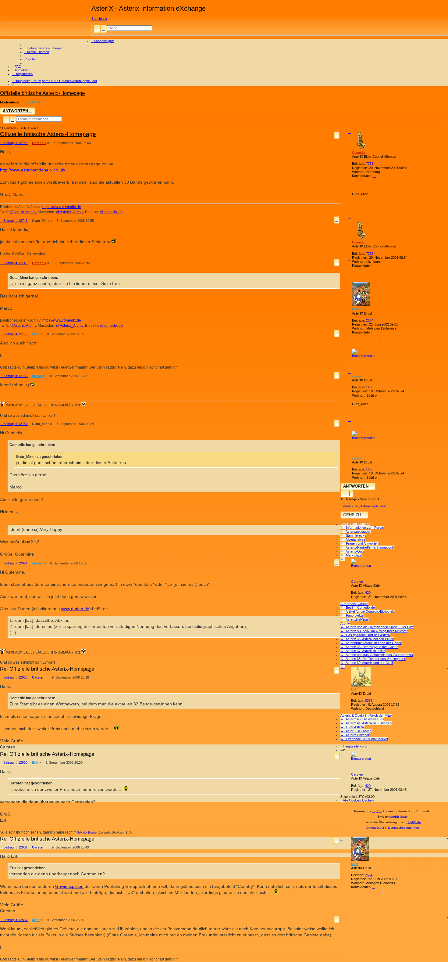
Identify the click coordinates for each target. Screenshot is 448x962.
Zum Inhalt (99, 18)
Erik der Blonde (87, 832)
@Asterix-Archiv (23, 212)
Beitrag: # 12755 (15, 376)
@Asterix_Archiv (69, 212)
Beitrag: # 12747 (15, 220)
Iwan (355, 309)
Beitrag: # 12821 (15, 563)
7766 (369, 163)
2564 (369, 320)
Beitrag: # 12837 (15, 920)
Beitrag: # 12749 (15, 263)
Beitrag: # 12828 (15, 677)
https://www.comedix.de (61, 207)
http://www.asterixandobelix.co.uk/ (32, 170)
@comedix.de (111, 212)
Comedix (358, 152)
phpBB (377, 811)
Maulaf (35, 102)
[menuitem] (43, 48)
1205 (369, 387)
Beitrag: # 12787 (15, 424)
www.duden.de (75, 608)
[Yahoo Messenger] (388, 339)
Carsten (357, 581)
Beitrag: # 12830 (15, 762)
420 (368, 592)
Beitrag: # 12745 (15, 143)
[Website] (378, 183)
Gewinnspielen (69, 886)
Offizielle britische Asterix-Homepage (42, 93)
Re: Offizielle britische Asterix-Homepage (47, 669)
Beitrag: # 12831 (15, 847)
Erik (25, 102)
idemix (356, 376)
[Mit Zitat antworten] (337, 135)
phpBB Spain (398, 816)
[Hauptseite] (45, 22)
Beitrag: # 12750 (15, 334)
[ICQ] (378, 339)
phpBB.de (414, 822)
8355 (368, 700)
